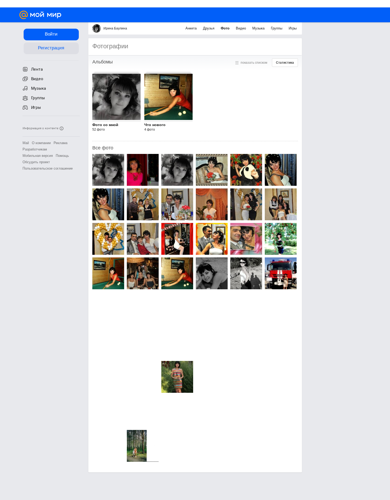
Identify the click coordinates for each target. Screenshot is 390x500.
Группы (277, 28)
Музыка (259, 28)
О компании (41, 143)
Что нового (155, 125)
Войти (51, 34)
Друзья (209, 28)
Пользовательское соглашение (48, 168)
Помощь (62, 156)
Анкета (191, 28)
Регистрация (51, 47)
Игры (293, 28)
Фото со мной (105, 125)
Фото (226, 28)
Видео (241, 28)
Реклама (60, 143)
